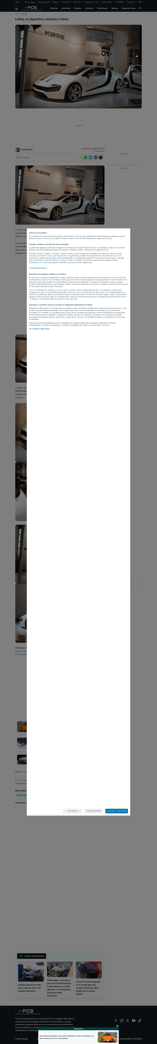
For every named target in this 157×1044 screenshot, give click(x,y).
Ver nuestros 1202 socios (39, 329)
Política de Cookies (58, 260)
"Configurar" (33, 299)
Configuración (93, 811)
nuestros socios (62, 290)
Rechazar (72, 811)
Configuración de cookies (39, 262)
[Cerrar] (117, 1026)
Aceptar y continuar (117, 811)
